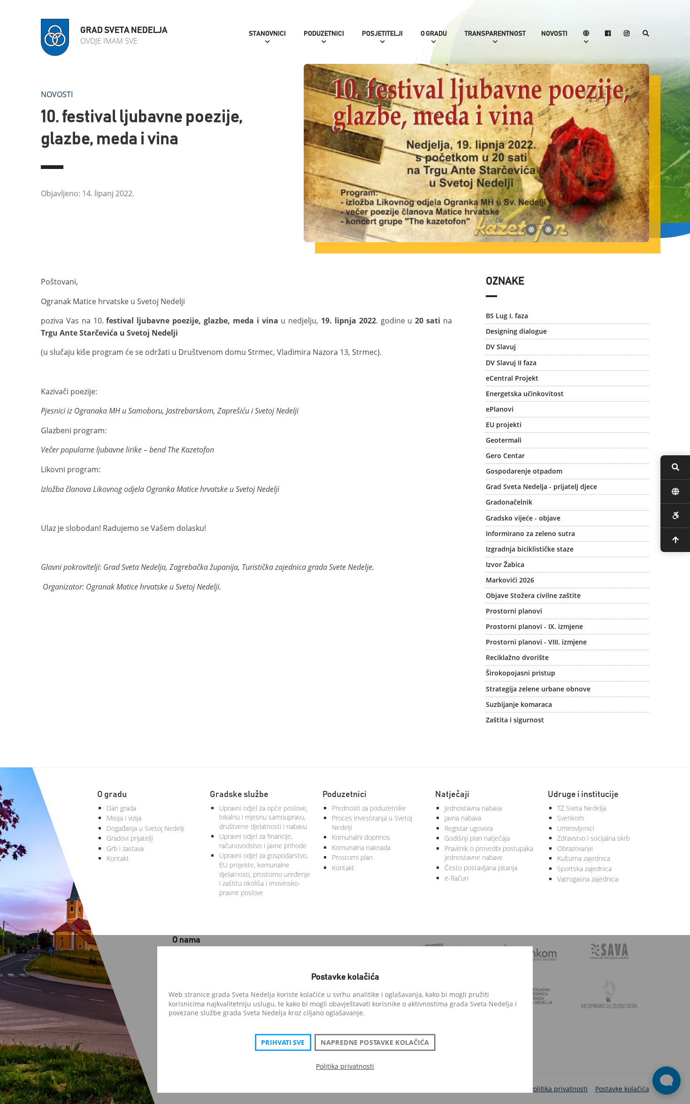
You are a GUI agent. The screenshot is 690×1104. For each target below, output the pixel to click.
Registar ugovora (469, 828)
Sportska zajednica (584, 868)
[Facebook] (607, 34)
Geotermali (503, 440)
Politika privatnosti (345, 1066)
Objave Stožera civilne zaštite (533, 595)
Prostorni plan (352, 857)
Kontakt (118, 858)
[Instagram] (626, 34)
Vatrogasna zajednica (587, 878)
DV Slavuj (501, 346)
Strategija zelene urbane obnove (538, 688)
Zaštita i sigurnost (515, 719)
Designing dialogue (516, 331)
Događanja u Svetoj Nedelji (145, 828)
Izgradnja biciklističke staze (530, 548)
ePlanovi (500, 409)
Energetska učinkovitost (525, 393)
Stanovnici (267, 34)
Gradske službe (239, 794)
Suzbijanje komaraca (519, 704)
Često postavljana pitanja (481, 867)
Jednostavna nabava (473, 808)
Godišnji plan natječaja (477, 838)
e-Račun (456, 878)
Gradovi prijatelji (130, 838)
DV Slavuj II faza (511, 362)
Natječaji (452, 794)
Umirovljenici (575, 828)
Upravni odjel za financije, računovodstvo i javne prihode (263, 841)
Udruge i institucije (583, 794)
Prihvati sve (283, 1042)
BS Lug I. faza (507, 315)
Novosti (554, 34)
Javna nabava (463, 817)
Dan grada (121, 808)
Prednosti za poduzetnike (369, 808)
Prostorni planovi (514, 610)
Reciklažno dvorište (517, 657)
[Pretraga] (646, 34)
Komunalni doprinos (361, 837)
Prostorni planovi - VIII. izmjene (536, 641)
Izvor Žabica (505, 564)
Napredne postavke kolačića (375, 1042)
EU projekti (503, 424)
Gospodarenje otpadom (524, 471)
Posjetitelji (382, 34)
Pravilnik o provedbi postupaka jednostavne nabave (489, 853)
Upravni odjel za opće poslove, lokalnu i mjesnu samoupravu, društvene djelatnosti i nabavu (263, 817)
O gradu (434, 34)
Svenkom (570, 817)
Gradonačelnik (509, 502)
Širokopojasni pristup (520, 672)
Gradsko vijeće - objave (523, 518)
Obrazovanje (575, 848)
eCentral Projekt (512, 378)
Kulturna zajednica (583, 858)
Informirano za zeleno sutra (530, 533)
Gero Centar (505, 455)
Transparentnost (495, 34)
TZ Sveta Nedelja (581, 808)
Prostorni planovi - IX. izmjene (534, 626)
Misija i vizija (124, 817)
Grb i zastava (125, 848)
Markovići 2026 (510, 579)
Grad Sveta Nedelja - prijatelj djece (541, 486)
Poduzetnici (324, 34)
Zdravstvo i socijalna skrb (593, 838)
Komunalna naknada (361, 847)
